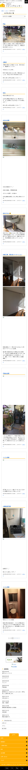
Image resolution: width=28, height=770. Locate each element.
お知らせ (4, 723)
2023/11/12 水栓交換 (5, 711)
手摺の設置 (6, 373)
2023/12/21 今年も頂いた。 (6, 697)
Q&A (2, 749)
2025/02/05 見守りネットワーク (7, 672)
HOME (2, 10)
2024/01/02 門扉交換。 (5, 686)
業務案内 (3, 741)
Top (22, 768)
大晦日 (5, 62)
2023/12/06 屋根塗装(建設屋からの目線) (9, 706)
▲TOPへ (14, 734)
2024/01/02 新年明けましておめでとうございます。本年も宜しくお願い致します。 (13, 692)
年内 (4, 93)
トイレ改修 (6, 457)
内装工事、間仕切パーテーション (12, 254)
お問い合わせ (4, 756)
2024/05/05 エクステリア (5, 677)
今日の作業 (6, 120)
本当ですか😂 (7, 213)
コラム (3, 725)
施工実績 (4, 728)
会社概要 (3, 753)
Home (7, 768)
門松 (4, 24)
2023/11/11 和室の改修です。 (6, 716)
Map (17, 768)
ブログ (6, 10)
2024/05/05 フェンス (5, 681)
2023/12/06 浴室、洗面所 (5, 702)
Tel (12, 768)
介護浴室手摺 (7, 506)
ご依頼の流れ (4, 745)
